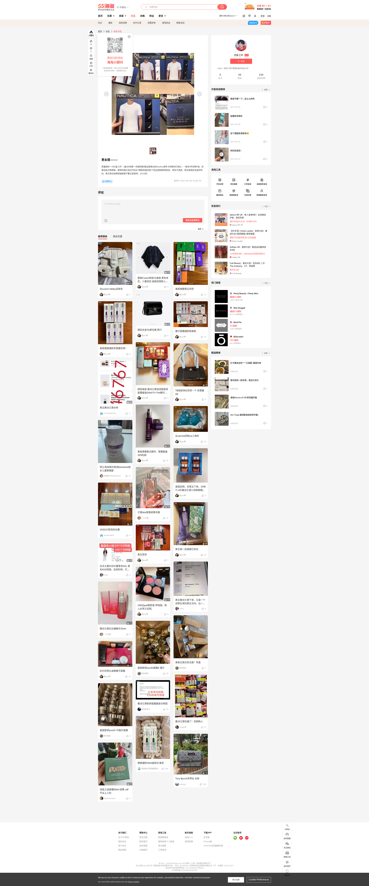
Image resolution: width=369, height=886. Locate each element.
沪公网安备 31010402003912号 (184, 870)
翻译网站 (219, 195)
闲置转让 (108, 181)
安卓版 (207, 837)
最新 (110, 22)
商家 (121, 15)
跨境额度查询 (262, 195)
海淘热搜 (189, 841)
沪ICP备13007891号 (144, 866)
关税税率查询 (262, 184)
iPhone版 (208, 841)
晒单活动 (180, 22)
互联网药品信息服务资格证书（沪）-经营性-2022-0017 (211, 866)
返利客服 (143, 845)
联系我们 (143, 841)
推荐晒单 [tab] (102, 236)
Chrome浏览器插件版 (213, 845)
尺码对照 (219, 184)
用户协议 (122, 845)
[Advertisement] (241, 453)
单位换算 (233, 184)
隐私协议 (122, 841)
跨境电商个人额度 (166, 841)
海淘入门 (189, 837)
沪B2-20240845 (182, 866)
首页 (100, 31)
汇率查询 (247, 184)
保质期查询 (233, 195)
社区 (100, 22)
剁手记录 (137, 22)
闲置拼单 (152, 22)
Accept (236, 879)
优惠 (109, 15)
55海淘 (106, 7)
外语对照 (247, 195)
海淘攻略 (123, 22)
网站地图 (122, 850)
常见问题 (143, 837)
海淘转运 (166, 22)
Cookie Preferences (259, 879)
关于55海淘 (123, 837)
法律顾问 (143, 850)
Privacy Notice (133, 882)
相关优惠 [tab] (117, 236)
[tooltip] (115, 54)
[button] (123, 7)
